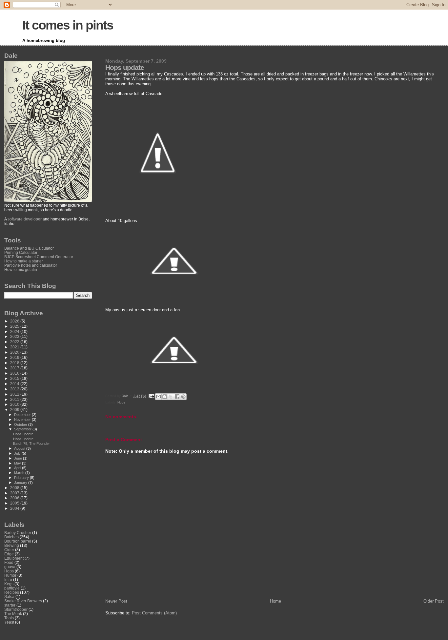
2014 (15, 384)
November (23, 420)
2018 (15, 363)
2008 (15, 487)
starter (9, 605)
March (19, 473)
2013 (15, 389)
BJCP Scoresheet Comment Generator (38, 257)
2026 (15, 321)
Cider (9, 549)
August (20, 448)
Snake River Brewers (23, 601)
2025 (15, 326)
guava (9, 567)
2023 (15, 336)
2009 (15, 409)
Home (275, 601)
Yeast (9, 622)
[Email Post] (151, 396)
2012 (15, 394)
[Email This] (158, 396)
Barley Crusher (17, 532)
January (21, 483)
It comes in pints (67, 25)
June (18, 458)
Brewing (11, 545)
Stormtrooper (16, 609)
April (18, 468)
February (22, 478)
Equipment (14, 558)
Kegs (8, 584)
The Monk (13, 613)
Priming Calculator (20, 252)
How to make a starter (23, 261)
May (18, 463)
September (23, 429)
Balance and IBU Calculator (29, 248)
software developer (25, 219)
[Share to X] (171, 396)
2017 (15, 368)
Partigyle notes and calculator (30, 265)
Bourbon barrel (17, 541)
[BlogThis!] (164, 396)
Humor (10, 575)
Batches (11, 537)
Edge (9, 554)
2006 (15, 498)
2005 (15, 503)
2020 (15, 352)
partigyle (12, 588)
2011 (15, 399)
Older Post (433, 601)
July (18, 453)
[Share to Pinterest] (183, 396)
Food (8, 562)
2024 (15, 331)
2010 (15, 404)
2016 (15, 373)
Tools (9, 618)
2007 (15, 493)
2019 (15, 357)
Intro (8, 579)
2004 (15, 508)
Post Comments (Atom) (154, 612)
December (23, 415)
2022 (15, 342)
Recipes (11, 592)
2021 (15, 347)
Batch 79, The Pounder (31, 443)
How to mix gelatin (20, 269)
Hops (121, 402)
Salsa (9, 596)
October (21, 424)
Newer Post (116, 601)
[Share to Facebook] (177, 396)
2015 (15, 378)
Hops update (23, 434)
